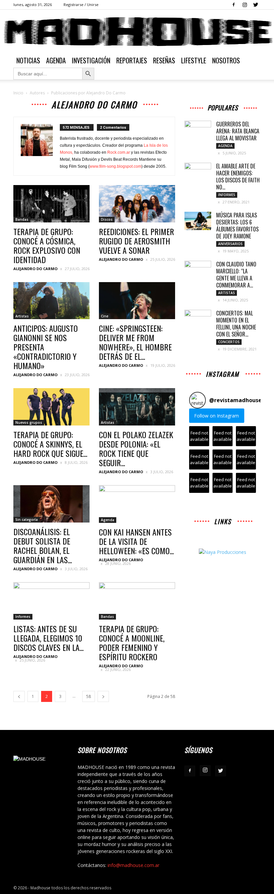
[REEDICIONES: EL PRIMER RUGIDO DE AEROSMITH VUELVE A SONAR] (137, 203)
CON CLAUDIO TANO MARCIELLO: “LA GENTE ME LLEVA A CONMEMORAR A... (236, 274)
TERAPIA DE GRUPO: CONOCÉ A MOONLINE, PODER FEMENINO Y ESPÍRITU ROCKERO (131, 643)
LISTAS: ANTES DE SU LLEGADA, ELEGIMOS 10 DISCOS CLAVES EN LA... (48, 638)
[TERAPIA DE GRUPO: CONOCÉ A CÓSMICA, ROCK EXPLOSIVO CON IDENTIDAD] (51, 203)
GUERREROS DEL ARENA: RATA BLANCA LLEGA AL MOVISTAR (237, 131)
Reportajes (131, 60)
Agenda (56, 60)
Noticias (28, 60)
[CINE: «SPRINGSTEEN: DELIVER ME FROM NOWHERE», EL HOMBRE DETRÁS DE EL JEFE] (137, 300)
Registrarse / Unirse (81, 4)
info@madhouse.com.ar (133, 865)
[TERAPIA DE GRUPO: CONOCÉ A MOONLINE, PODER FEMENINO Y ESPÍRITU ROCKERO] (137, 601)
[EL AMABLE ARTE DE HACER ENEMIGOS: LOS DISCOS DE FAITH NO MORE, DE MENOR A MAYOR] (197, 172)
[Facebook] (234, 4)
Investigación (91, 60)
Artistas (22, 316)
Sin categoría (26, 519)
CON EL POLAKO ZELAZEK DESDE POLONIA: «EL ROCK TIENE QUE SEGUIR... (136, 448)
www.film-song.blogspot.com (115, 166)
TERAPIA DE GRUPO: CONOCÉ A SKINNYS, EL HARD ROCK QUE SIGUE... (50, 443)
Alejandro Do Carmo (35, 268)
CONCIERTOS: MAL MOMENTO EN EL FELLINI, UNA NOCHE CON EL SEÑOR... (236, 323)
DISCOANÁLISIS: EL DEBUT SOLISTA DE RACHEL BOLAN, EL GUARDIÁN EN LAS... (42, 546)
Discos (107, 219)
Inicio (18, 93)
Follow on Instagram (216, 415)
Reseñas (164, 60)
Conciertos (229, 341)
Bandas (21, 219)
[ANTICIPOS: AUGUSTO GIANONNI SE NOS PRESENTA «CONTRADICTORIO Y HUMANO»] (51, 300)
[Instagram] (245, 4)
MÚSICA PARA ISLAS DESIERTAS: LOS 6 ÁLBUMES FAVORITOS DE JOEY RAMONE (237, 225)
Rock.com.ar (118, 152)
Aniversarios (230, 243)
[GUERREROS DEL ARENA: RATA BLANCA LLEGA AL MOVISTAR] (197, 130)
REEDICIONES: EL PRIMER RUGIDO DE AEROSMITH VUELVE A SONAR (136, 240)
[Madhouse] (137, 31)
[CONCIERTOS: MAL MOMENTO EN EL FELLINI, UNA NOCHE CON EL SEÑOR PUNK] (197, 319)
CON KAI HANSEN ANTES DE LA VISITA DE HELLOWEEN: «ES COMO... (136, 541)
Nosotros (226, 60)
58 (88, 696)
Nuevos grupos (28, 422)
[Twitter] (256, 4)
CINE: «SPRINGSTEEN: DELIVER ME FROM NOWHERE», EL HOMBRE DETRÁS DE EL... (135, 342)
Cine (104, 316)
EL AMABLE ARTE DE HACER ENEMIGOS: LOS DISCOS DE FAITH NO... (238, 176)
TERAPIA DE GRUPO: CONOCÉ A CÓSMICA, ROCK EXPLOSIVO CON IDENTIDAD (46, 245)
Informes (22, 616)
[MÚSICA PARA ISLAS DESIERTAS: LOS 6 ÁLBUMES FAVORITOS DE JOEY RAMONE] (197, 221)
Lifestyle (193, 60)
